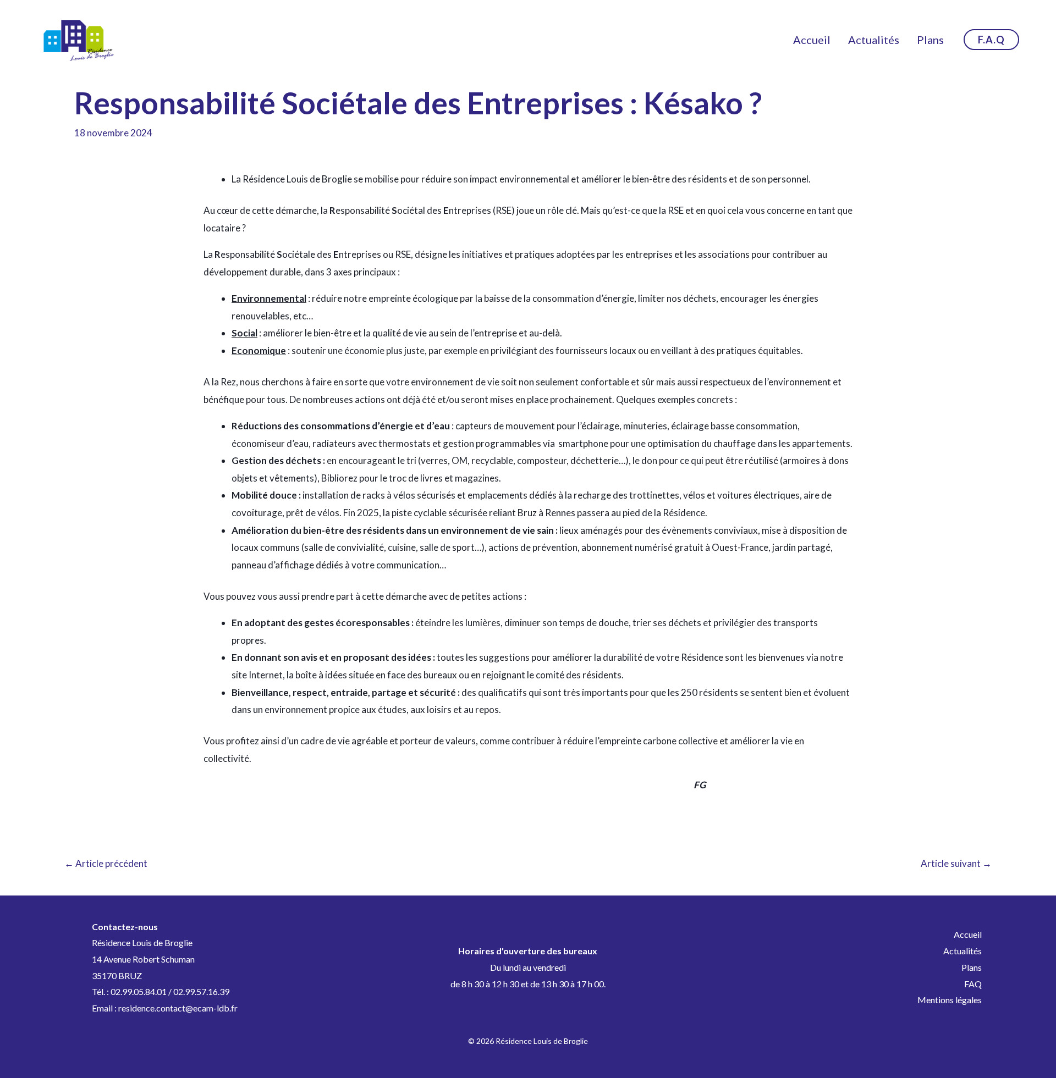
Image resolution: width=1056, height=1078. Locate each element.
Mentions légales (949, 999)
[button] (991, 39)
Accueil (812, 39)
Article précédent (105, 863)
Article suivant (956, 863)
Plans (930, 39)
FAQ (973, 984)
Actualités (873, 39)
